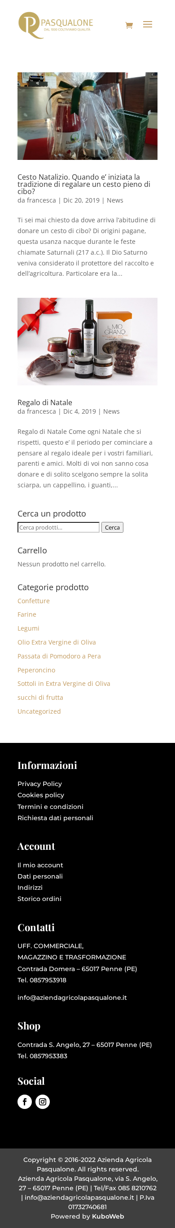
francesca (41, 200)
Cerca (112, 527)
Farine (27, 614)
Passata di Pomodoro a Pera (59, 656)
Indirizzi (30, 887)
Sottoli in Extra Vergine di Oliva (64, 683)
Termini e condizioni (50, 807)
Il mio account (40, 865)
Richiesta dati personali (55, 818)
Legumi (28, 628)
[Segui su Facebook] (25, 1102)
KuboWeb (108, 1216)
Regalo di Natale (45, 402)
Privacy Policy (40, 784)
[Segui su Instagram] (42, 1102)
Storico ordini (39, 899)
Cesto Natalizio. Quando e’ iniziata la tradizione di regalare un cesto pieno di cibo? (84, 184)
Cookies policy (41, 795)
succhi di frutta (40, 697)
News (115, 200)
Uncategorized (39, 711)
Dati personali (40, 876)
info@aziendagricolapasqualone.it (72, 998)
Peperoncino (36, 670)
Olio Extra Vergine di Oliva (57, 642)
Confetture (34, 600)
